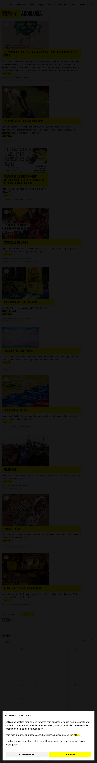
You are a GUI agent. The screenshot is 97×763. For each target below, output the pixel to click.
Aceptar (70, 754)
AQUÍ (76, 735)
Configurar (27, 754)
